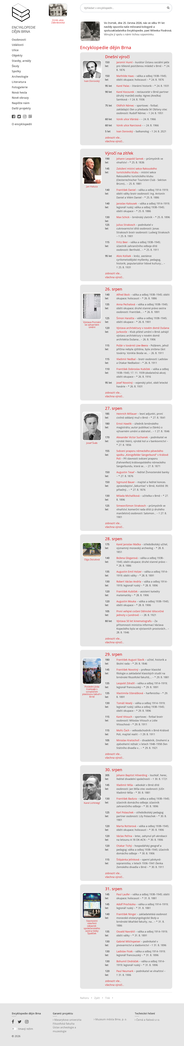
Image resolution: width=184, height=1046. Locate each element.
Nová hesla (19, 92)
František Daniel (126, 190)
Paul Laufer (123, 894)
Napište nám (20, 103)
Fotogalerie (20, 87)
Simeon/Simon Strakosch (131, 505)
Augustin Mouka (126, 601)
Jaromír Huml (124, 62)
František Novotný (127, 669)
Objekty (17, 55)
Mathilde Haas (125, 76)
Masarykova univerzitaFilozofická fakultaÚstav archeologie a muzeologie (67, 1025)
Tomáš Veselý (124, 703)
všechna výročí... (114, 141)
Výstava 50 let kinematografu (134, 621)
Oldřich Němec (125, 105)
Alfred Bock (123, 294)
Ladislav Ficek (124, 951)
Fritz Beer (122, 242)
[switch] (14, 1028)
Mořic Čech (122, 730)
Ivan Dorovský (124, 131)
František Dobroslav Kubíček (133, 369)
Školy (15, 66)
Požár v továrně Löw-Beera (132, 345)
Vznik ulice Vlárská (127, 119)
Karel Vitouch (124, 716)
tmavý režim (25, 1028)
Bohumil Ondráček (127, 961)
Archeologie (20, 76)
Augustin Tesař (125, 472)
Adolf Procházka (126, 904)
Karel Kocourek (125, 92)
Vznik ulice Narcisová (128, 125)
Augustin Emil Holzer (129, 571)
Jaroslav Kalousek (126, 203)
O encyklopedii (22, 124)
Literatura (19, 82)
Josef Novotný (124, 382)
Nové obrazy (20, 98)
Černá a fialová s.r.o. (148, 1019)
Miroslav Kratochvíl (127, 740)
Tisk (107, 998)
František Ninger (126, 914)
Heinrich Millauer (126, 413)
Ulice (15, 50)
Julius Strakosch (125, 224)
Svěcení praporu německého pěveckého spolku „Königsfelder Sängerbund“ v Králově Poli (142, 454)
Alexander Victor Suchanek (132, 437)
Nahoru (84, 998)
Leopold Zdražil (125, 683)
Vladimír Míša (124, 785)
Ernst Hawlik (124, 423)
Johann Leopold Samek (129, 158)
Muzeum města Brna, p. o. (111, 1019)
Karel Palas (122, 86)
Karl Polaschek (125, 812)
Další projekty (21, 108)
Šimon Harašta (125, 318)
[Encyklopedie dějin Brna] (31, 116)
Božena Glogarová (127, 558)
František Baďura (126, 798)
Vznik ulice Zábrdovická (58, 21)
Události (18, 45)
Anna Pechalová (125, 304)
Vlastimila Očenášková (129, 693)
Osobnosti (19, 40)
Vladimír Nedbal (126, 359)
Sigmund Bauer (125, 482)
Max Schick (123, 217)
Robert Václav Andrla (128, 581)
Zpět (97, 998)
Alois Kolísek (123, 256)
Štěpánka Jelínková (127, 859)
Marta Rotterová (126, 826)
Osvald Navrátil (125, 931)
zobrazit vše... (113, 137)
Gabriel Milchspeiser (128, 941)
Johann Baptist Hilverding (131, 775)
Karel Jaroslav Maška (128, 544)
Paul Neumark (124, 971)
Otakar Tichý (124, 845)
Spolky (16, 71)
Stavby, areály (21, 61)
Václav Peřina (124, 836)
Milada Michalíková (128, 495)
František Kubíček (127, 591)
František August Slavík (130, 659)
